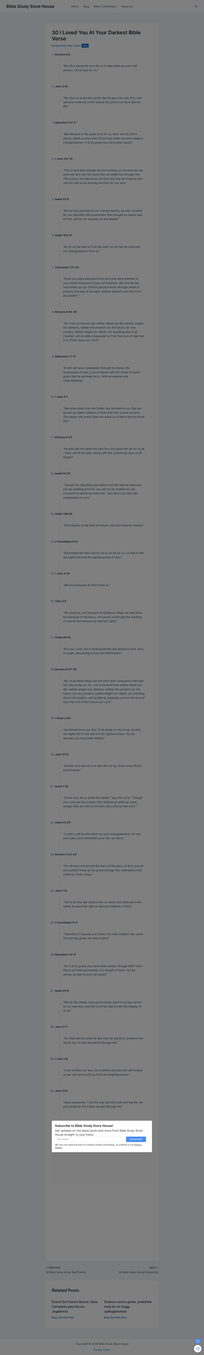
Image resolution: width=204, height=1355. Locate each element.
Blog (86, 6)
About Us (127, 6)
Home (74, 6)
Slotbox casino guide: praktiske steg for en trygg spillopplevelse (128, 1306)
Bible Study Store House (30, 6)
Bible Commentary (105, 6)
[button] (196, 6)
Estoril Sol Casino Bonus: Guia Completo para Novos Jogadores (74, 1306)
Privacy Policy (102, 1349)
